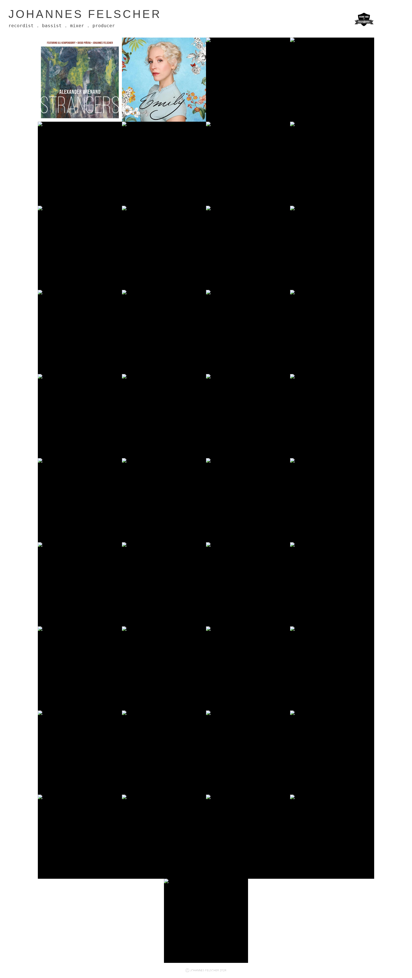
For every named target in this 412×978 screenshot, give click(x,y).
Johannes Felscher (84, 14)
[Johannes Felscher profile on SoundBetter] (364, 20)
